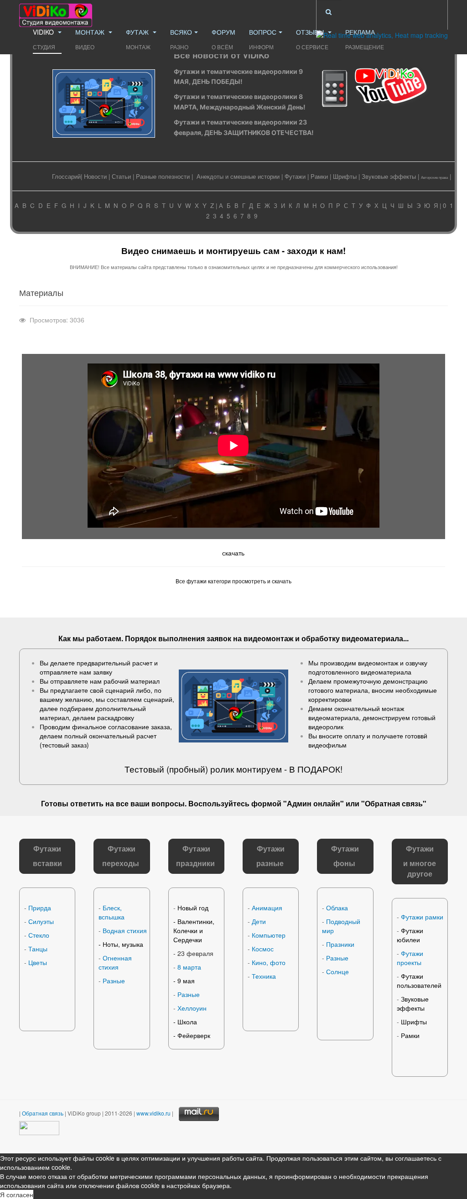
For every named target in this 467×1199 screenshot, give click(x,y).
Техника (264, 976)
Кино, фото (268, 962)
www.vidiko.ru (153, 1113)
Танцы (37, 948)
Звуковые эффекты (389, 176)
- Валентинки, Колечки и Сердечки (193, 930)
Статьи (121, 176)
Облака (337, 907)
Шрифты (345, 176)
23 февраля (195, 953)
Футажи (295, 176)
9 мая (186, 980)
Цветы (37, 962)
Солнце (337, 971)
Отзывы (312, 39)
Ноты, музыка (123, 944)
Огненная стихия (115, 962)
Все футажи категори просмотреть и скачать (233, 581)
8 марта (189, 966)
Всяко (181, 39)
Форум (223, 39)
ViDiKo (44, 39)
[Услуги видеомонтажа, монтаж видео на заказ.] (55, 12)
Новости (95, 176)
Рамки (319, 176)
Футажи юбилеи (410, 935)
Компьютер (268, 934)
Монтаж (90, 39)
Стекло (38, 934)
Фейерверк (193, 1035)
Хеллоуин (192, 1007)
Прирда (39, 907)
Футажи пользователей (419, 980)
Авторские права (434, 177)
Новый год (192, 907)
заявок (219, 638)
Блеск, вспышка (112, 912)
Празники (340, 944)
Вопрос (262, 39)
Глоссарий (66, 176)
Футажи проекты (410, 958)
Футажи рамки (422, 916)
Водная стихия (125, 930)
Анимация (267, 907)
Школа (187, 1021)
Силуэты (41, 921)
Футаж (138, 39)
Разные (114, 980)
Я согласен (16, 1194)
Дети (259, 921)
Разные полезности (163, 176)
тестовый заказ (64, 744)
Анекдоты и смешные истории (238, 176)
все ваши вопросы (150, 803)
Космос (263, 948)
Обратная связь (394, 803)
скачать (233, 552)
